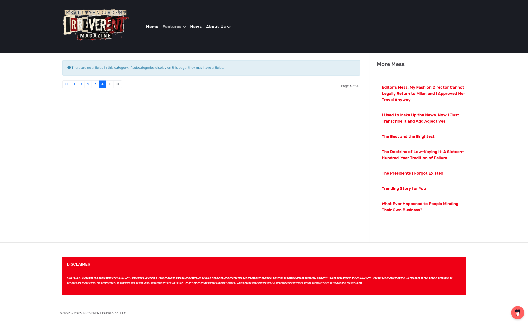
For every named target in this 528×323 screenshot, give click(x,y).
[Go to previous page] (74, 84)
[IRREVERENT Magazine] (95, 26)
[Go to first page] (66, 84)
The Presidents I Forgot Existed (412, 173)
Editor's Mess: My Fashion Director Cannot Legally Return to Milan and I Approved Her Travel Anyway (423, 93)
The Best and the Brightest (408, 136)
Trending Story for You (404, 188)
